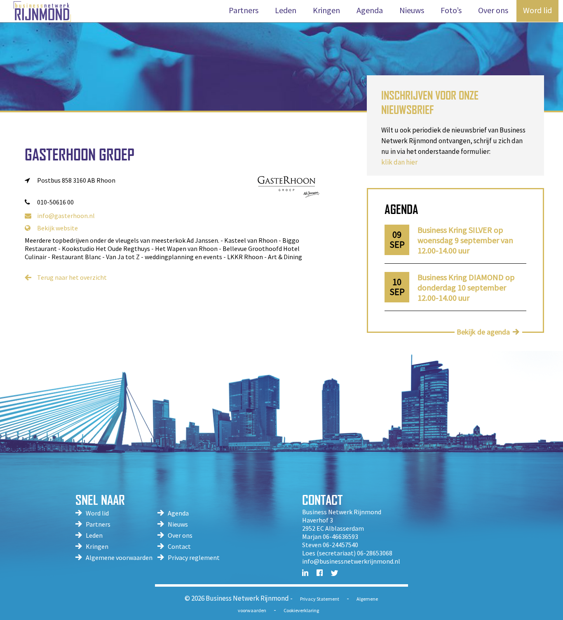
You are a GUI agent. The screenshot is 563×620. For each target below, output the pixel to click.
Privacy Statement (319, 599)
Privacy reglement (194, 557)
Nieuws (178, 524)
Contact (179, 546)
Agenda (178, 513)
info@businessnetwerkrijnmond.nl (351, 561)
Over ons (180, 535)
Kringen (97, 546)
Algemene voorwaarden (119, 557)
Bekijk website (57, 228)
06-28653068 (374, 553)
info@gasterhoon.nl (66, 215)
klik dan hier (399, 162)
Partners (98, 524)
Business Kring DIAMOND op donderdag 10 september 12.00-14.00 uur (466, 287)
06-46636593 (340, 536)
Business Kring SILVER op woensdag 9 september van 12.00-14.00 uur (465, 240)
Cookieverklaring (301, 610)
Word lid (97, 513)
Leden (94, 535)
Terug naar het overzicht (72, 277)
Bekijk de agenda (483, 332)
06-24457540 (340, 545)
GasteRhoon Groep (79, 154)
